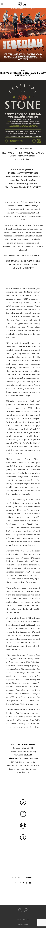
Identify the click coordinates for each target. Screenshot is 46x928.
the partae (27, 159)
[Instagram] (26, 910)
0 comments (30, 877)
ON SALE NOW (33, 187)
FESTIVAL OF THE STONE (23, 744)
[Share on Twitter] (23, 882)
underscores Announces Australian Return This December (23, 58)
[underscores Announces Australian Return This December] (23, 35)
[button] (3, 35)
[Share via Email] (30, 882)
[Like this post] (16, 882)
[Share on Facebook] (20, 882)
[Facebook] (20, 910)
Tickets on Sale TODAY (17, 758)
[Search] (43, 3)
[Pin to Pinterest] (26, 882)
